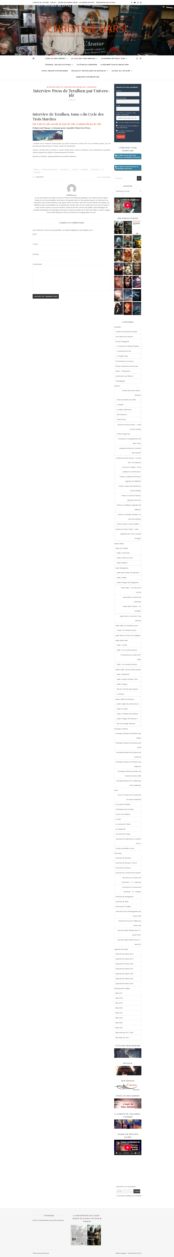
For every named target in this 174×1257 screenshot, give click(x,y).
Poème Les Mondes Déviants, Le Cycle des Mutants (129, 516)
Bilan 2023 (119, 1023)
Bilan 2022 (119, 1018)
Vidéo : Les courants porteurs (127, 664)
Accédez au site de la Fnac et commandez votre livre (126, 168)
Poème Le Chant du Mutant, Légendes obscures (131, 498)
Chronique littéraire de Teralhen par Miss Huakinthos (128, 783)
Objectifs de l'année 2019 (124, 959)
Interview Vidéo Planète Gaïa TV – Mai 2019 (129, 942)
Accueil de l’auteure (121, 71)
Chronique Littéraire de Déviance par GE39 (128, 745)
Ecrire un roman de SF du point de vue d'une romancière (129, 797)
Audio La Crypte (122, 709)
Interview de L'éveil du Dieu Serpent (128, 873)
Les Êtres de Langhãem (87, 65)
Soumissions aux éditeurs (124, 376)
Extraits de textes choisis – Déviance (131, 392)
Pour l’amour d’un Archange (55, 71)
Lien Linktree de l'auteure (124, 336)
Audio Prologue (122, 684)
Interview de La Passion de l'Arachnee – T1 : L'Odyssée (131, 880)
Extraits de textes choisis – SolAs (127, 529)
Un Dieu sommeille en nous (124, 848)
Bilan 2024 (119, 1028)
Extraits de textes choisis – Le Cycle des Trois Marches (128, 460)
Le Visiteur (120, 694)
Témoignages (120, 381)
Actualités (117, 327)
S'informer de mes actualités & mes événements (127, 127)
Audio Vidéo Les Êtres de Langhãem (128, 635)
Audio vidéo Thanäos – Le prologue (132, 608)
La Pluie (118, 819)
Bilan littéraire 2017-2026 (124, 1033)
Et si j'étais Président (122, 804)
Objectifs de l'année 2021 (124, 969)
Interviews (92, 87)
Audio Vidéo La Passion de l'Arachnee (132, 599)
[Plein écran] (139, 1153)
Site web (36, 254)
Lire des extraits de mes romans (128, 122)
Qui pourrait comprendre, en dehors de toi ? (128, 841)
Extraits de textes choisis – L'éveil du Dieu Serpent (129, 427)
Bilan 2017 (119, 993)
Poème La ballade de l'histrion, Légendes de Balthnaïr (130, 479)
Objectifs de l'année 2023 (124, 974)
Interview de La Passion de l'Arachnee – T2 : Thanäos (131, 889)
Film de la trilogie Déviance (126, 724)
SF (103, 169)
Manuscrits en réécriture (87, 77)
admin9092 (40, 177)
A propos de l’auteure (41, 2)
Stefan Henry (121, 419)
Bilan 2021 (119, 1013)
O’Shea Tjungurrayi (123, 434)
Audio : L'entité (122, 645)
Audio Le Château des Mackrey (127, 714)
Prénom (118, 91)
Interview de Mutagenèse (124, 897)
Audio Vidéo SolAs (121, 640)
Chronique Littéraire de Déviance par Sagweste (128, 764)
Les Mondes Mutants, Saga (113, 58)
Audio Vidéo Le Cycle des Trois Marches (130, 618)
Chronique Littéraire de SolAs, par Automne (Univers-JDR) (129, 773)
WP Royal (46, 1253)
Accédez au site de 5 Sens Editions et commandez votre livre (127, 156)
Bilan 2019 (119, 1003)
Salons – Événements (122, 371)
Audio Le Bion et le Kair (125, 558)
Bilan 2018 (119, 998)
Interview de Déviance (123, 858)
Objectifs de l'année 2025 (124, 983)
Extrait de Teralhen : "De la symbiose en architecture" (131, 469)
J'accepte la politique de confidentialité (124, 132)
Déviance (36, 169)
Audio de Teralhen (121, 548)
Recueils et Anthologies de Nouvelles (88, 71)
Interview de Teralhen (123, 906)
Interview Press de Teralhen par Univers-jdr (66, 87)
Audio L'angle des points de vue (128, 704)
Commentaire (37, 264)
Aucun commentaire (103, 177)
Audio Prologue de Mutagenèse (128, 582)
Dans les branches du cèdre (126, 400)
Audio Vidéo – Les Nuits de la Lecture (131, 590)
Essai (116, 790)
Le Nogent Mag (122, 356)
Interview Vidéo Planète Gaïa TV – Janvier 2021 (129, 932)
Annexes (117, 386)
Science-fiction (95, 169)
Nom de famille (121, 98)
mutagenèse (84, 169)
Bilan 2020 (119, 1008)
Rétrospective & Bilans (122, 988)
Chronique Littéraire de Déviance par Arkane (128, 735)
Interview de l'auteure (123, 868)
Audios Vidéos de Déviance (124, 699)
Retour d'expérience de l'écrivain (126, 366)
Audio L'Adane (121, 577)
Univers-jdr (37, 172)
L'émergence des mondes (124, 809)
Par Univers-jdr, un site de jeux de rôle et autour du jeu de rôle (67, 123)
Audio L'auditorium (123, 674)
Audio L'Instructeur (123, 553)
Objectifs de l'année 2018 (124, 954)
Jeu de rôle (75, 169)
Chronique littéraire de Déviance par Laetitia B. (128, 754)
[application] (127, 1147)
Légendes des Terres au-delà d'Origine (130, 536)
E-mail (35, 244)
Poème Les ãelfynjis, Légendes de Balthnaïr (129, 507)
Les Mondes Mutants (87, 2)
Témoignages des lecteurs (105, 2)
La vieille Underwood (124, 409)
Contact (53, 2)
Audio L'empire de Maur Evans (127, 679)
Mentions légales (121, 1253)
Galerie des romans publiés (68, 2)
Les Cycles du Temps (122, 834)
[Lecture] (117, 1153)
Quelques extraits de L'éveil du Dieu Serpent (130, 450)
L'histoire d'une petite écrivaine (126, 332)
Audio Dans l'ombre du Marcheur (128, 573)
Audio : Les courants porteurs (127, 650)
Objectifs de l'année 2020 (124, 964)
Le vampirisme (120, 829)
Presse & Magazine (122, 341)
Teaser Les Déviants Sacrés (126, 630)
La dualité (120, 405)
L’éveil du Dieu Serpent (55, 58)
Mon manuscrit (122, 414)
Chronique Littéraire (121, 729)
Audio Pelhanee (122, 563)
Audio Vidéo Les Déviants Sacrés (126, 626)
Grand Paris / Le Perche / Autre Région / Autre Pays (126, 114)
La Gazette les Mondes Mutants (128, 346)
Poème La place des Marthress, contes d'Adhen (130, 488)
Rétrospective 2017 (122, 1037)
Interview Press (64, 169)
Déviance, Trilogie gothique (58, 65)
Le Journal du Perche (124, 351)
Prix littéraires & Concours (124, 361)
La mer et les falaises (122, 814)
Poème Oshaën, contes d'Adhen (128, 524)
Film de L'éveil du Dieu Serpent (127, 689)
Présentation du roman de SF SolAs (131, 657)
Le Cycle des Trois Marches (83, 58)
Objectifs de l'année (121, 949)
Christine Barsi (87, 28)
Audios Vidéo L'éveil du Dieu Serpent (128, 670)
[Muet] (136, 1153)
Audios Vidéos (119, 544)
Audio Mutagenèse (121, 568)
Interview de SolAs (121, 901)
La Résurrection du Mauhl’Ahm (115, 65)
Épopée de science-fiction (49, 169)
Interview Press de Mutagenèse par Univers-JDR (128, 913)
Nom (35, 234)
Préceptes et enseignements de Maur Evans (129, 441)
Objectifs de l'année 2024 (124, 979)
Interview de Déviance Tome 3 (126, 863)
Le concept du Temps (123, 824)
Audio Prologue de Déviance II (127, 719)
